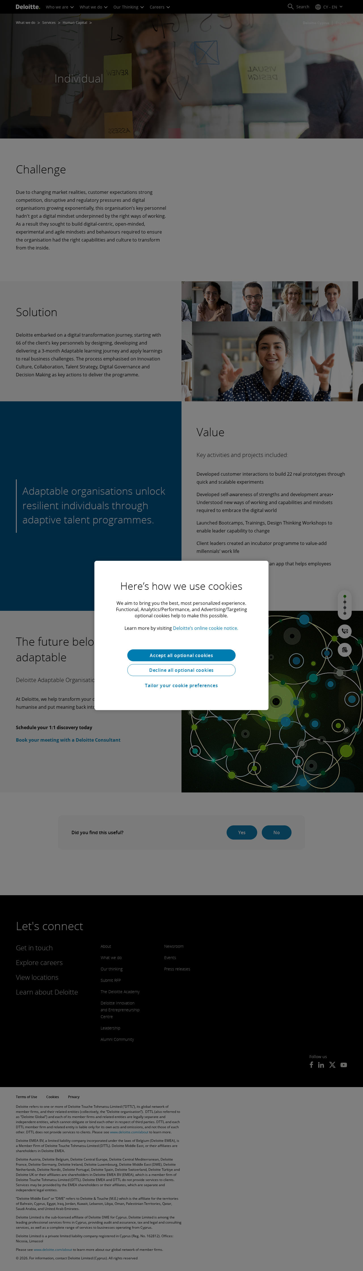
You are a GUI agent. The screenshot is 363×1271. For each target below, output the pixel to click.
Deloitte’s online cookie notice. (205, 628)
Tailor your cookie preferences (181, 685)
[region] (181, 635)
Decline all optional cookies (181, 670)
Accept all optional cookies (181, 655)
